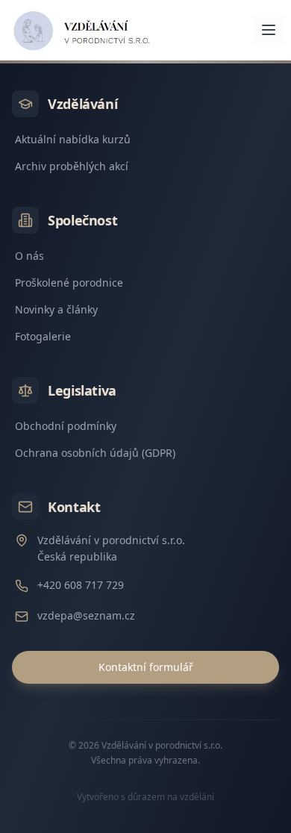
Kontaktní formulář (145, 667)
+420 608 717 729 (80, 585)
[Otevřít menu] (268, 29)
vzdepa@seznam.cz (86, 615)
